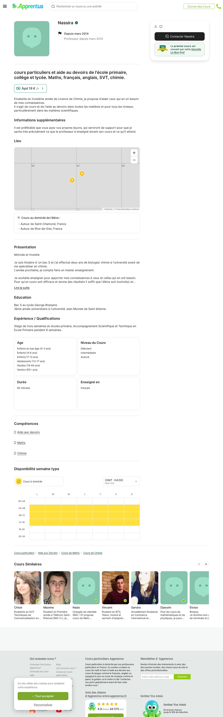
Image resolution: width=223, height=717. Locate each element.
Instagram (42, 710)
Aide (32, 675)
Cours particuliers (24, 552)
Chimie (21, 453)
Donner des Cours (199, 6)
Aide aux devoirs (28, 432)
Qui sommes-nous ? (66, 668)
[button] (160, 26)
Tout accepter (44, 696)
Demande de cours (39, 671)
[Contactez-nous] (218, 6)
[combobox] (93, 6)
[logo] (29, 6)
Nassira (65, 22)
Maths (21, 442)
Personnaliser (43, 704)
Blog (58, 664)
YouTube (67, 710)
